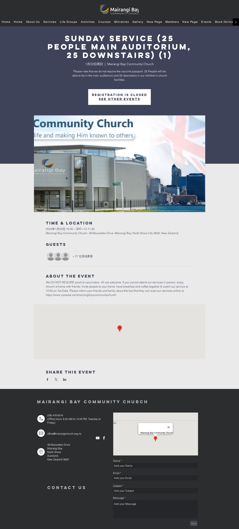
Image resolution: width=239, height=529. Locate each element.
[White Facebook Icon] (104, 438)
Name (116, 460)
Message (118, 498)
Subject (117, 486)
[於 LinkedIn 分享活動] (64, 379)
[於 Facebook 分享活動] (47, 379)
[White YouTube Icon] (97, 438)
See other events (119, 99)
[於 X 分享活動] (56, 379)
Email (116, 473)
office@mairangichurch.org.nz (64, 433)
